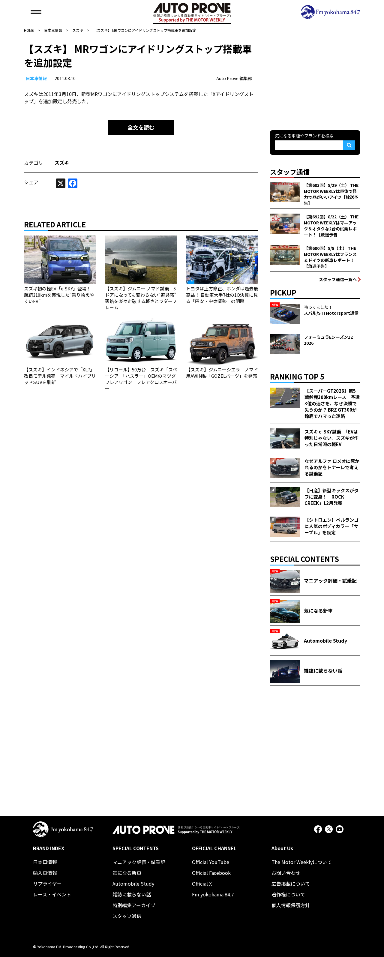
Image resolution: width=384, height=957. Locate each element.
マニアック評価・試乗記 (138, 862)
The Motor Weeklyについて (302, 862)
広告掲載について (291, 883)
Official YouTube (210, 862)
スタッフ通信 (126, 916)
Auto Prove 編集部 (234, 78)
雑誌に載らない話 (131, 894)
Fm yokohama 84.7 (213, 894)
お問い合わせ (286, 872)
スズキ (62, 162)
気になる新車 (126, 872)
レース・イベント (52, 894)
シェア (31, 182)
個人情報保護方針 (291, 905)
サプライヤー (47, 883)
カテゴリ (33, 162)
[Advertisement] (315, 79)
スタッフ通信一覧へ (338, 279)
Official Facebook (211, 872)
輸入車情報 (45, 872)
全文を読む (141, 127)
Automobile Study (133, 883)
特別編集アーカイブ (133, 905)
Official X (202, 883)
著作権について (288, 894)
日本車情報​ (36, 78)
